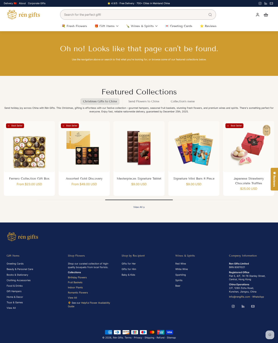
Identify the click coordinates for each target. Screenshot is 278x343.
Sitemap (171, 337)
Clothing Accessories (19, 280)
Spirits (178, 280)
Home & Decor (15, 297)
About (22, 3)
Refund (161, 337)
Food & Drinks (15, 285)
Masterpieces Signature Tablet (139, 178)
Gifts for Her (129, 263)
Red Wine (180, 263)
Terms (128, 337)
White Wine (181, 269)
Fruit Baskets (75, 282)
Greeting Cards (15, 263)
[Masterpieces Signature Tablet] (139, 146)
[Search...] (210, 14)
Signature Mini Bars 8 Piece (193, 178)
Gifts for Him (129, 269)
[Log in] (257, 14)
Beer (177, 285)
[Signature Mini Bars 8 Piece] (193, 146)
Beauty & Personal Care (20, 269)
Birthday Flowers (77, 277)
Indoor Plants (75, 287)
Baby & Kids (128, 274)
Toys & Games (15, 302)
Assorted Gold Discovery (84, 178)
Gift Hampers (14, 291)
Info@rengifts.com (239, 296)
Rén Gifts (118, 337)
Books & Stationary (17, 274)
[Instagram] (260, 3)
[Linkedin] (266, 3)
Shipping (149, 337)
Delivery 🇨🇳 (10, 3)
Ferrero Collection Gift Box (29, 178)
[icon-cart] (266, 14)
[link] (144, 207)
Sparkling (180, 274)
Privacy (138, 337)
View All (137, 207)
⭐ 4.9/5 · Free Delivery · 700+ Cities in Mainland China (138, 3)
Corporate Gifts (37, 3)
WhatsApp (258, 296)
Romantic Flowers (78, 292)
